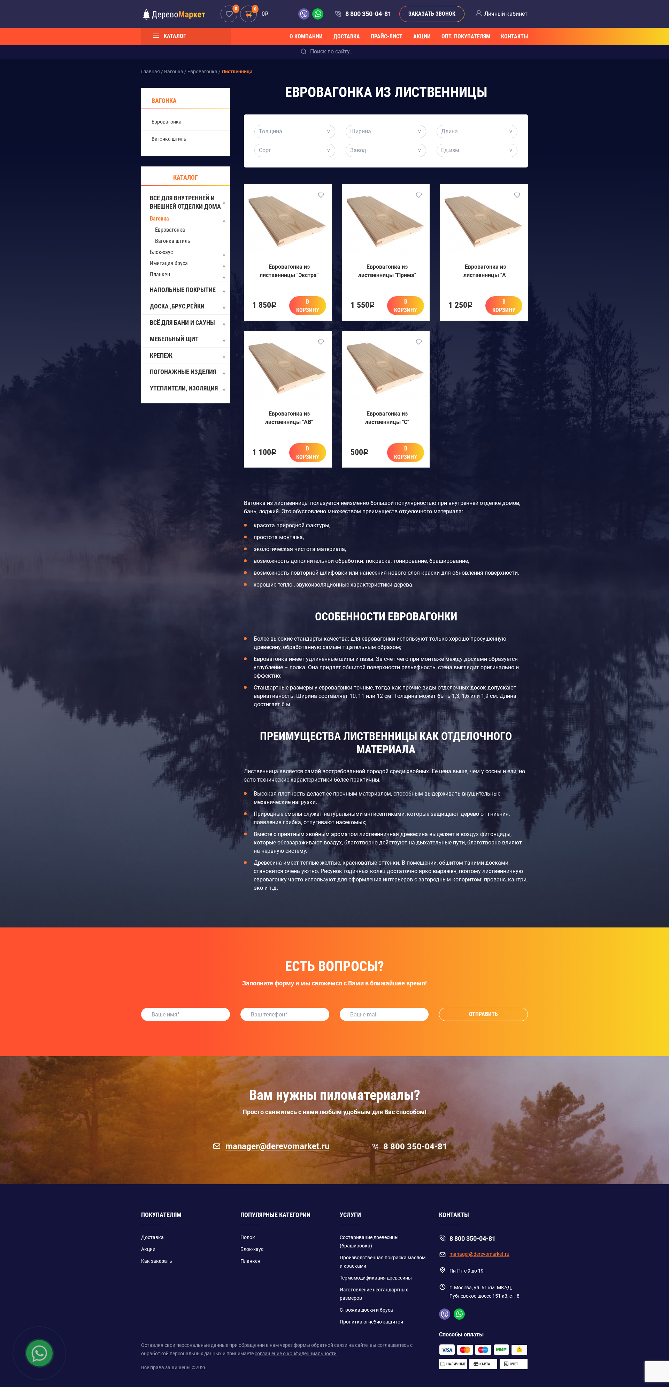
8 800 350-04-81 (368, 13)
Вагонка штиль (169, 139)
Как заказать (156, 1261)
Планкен (160, 274)
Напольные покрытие (183, 289)
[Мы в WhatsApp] (317, 14)
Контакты (514, 36)
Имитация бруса (169, 263)
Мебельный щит (174, 339)
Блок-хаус (161, 252)
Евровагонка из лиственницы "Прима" (387, 270)
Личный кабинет (506, 13)
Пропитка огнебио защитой (371, 1322)
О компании (306, 36)
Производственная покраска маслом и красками (382, 1262)
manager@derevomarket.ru (277, 1146)
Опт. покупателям (465, 36)
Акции (422, 36)
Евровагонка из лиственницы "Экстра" (289, 270)
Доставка (346, 36)
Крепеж (161, 355)
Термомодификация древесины (376, 1278)
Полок (247, 1237)
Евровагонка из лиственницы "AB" (289, 417)
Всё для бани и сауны (182, 322)
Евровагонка (167, 122)
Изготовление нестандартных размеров (374, 1294)
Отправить (483, 1014)
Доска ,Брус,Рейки (177, 306)
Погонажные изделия (183, 371)
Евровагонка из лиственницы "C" (387, 417)
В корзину (307, 305)
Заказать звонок (431, 13)
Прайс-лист (386, 36)
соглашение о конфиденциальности (296, 1353)
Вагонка (159, 218)
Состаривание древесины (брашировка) (369, 1241)
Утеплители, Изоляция (184, 388)
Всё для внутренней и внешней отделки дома (185, 202)
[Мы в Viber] (305, 14)
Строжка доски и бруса (366, 1310)
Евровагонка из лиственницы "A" (485, 270)
